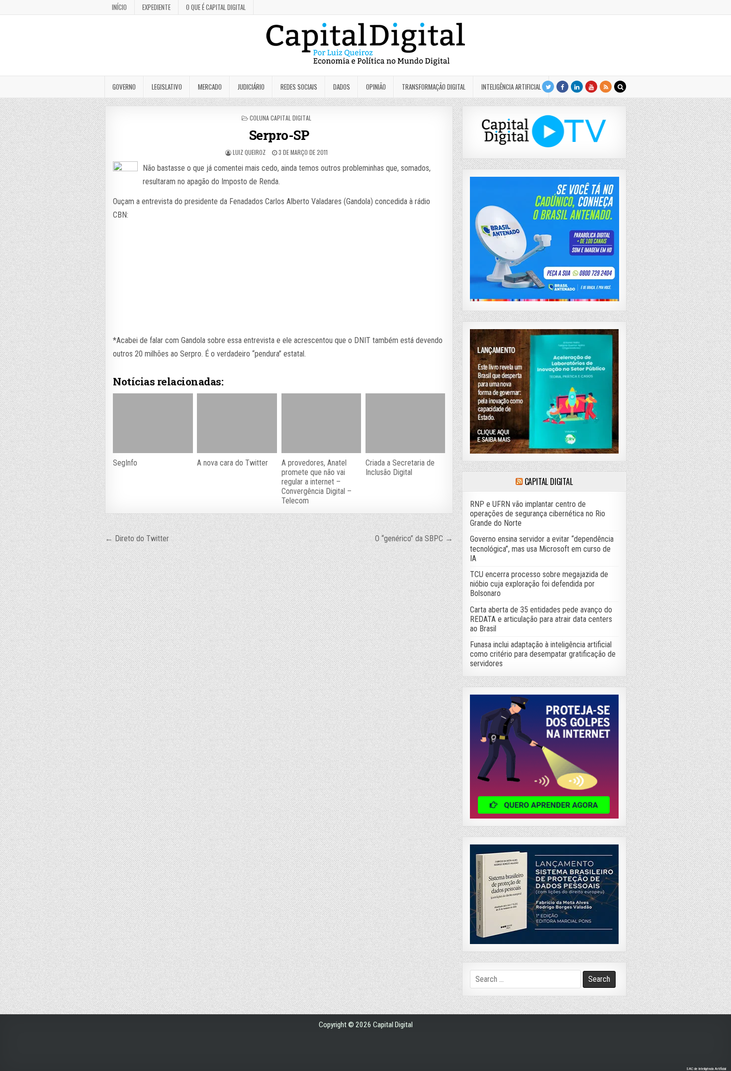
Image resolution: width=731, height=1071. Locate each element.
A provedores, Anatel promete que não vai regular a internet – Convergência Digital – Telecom (316, 482)
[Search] (620, 87)
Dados (341, 87)
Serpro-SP (279, 134)
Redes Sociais (298, 87)
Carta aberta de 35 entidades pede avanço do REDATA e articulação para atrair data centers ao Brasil (541, 619)
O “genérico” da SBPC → (414, 538)
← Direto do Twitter (137, 538)
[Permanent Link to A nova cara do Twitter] (236, 423)
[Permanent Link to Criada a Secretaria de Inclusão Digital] (405, 423)
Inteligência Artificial (511, 87)
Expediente (156, 7)
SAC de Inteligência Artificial (706, 1069)
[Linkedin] (577, 87)
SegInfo (125, 463)
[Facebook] (562, 87)
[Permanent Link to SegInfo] (152, 423)
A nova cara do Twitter (232, 463)
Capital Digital (549, 481)
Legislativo (167, 87)
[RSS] (606, 87)
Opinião (376, 87)
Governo (124, 87)
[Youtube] (591, 87)
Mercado (210, 87)
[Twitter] (548, 87)
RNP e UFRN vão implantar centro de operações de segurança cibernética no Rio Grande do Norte (537, 513)
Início (119, 7)
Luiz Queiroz (249, 152)
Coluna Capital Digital (280, 118)
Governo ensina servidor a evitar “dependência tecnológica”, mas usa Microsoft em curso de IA (542, 548)
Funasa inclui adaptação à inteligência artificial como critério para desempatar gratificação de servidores (543, 654)
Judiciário (251, 87)
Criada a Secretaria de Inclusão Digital (400, 467)
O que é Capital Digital (216, 7)
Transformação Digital (433, 87)
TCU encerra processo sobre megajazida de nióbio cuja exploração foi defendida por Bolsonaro (539, 584)
